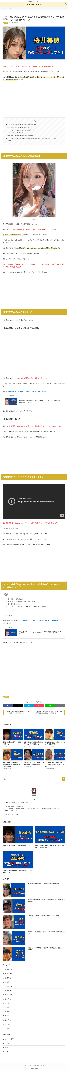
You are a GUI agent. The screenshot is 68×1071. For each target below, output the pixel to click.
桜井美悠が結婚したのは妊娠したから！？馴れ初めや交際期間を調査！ (40, 633)
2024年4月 (8, 1020)
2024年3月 (8, 1024)
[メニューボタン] (2, 4)
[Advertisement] (34, 99)
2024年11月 (8, 990)
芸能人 (6, 22)
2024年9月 (8, 999)
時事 (6, 1047)
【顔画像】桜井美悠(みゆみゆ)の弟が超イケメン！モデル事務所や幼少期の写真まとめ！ (40, 401)
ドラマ (7, 1043)
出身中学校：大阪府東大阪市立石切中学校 (23, 130)
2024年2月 (8, 1028)
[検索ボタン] (66, 4)
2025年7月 (8, 978)
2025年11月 (8, 974)
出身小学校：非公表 (17, 132)
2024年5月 (8, 1016)
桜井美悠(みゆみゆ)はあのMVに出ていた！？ (22, 135)
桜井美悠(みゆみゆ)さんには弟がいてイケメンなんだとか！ (27, 391)
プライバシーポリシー (38, 1065)
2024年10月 (8, 995)
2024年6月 (8, 1011)
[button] (8, 705)
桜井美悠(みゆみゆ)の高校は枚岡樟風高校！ (22, 124)
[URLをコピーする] (60, 705)
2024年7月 (8, 1007)
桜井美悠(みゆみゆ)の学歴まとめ (18, 127)
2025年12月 (8, 969)
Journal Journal (34, 4)
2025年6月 (8, 982)
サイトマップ (27, 1065)
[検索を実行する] (63, 779)
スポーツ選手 (9, 1039)
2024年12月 (8, 986)
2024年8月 (8, 1003)
